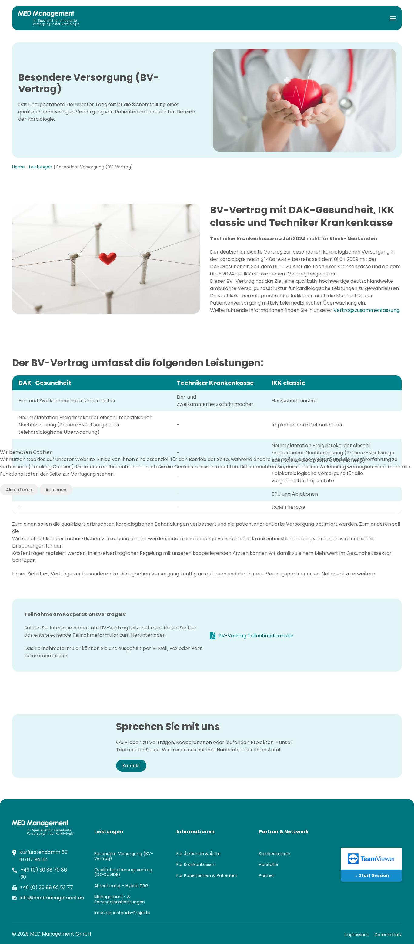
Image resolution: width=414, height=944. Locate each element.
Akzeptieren (19, 490)
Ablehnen (55, 490)
